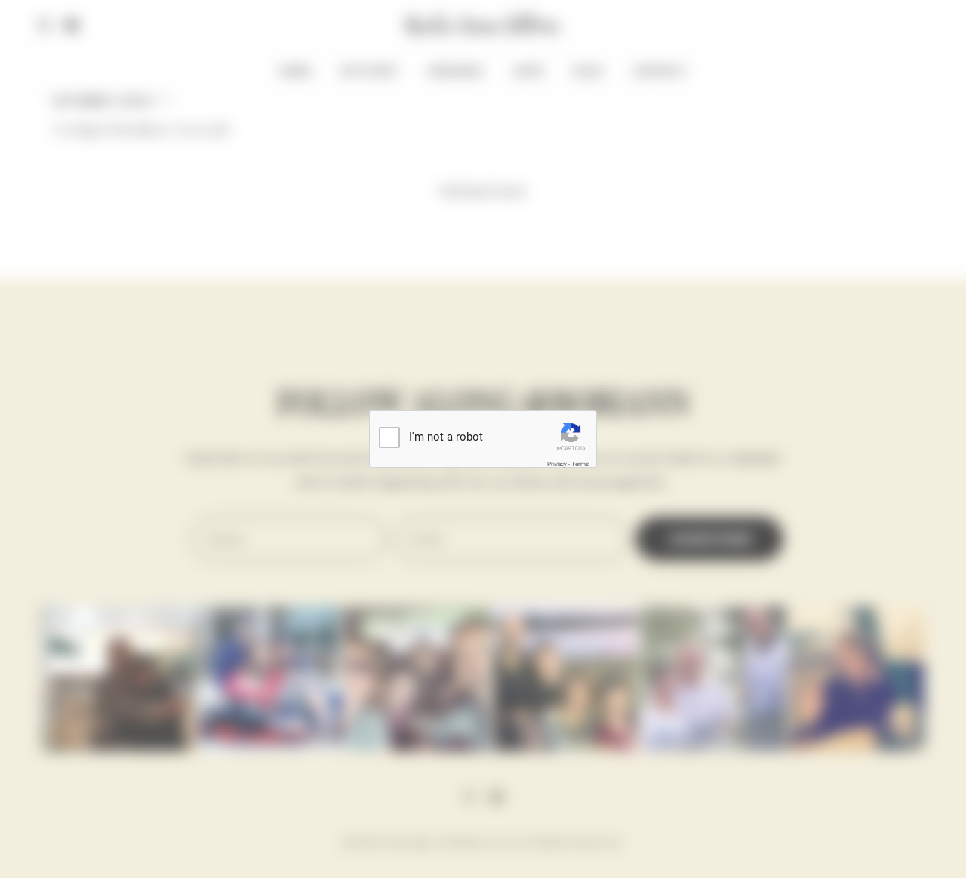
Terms (580, 464)
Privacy (557, 464)
